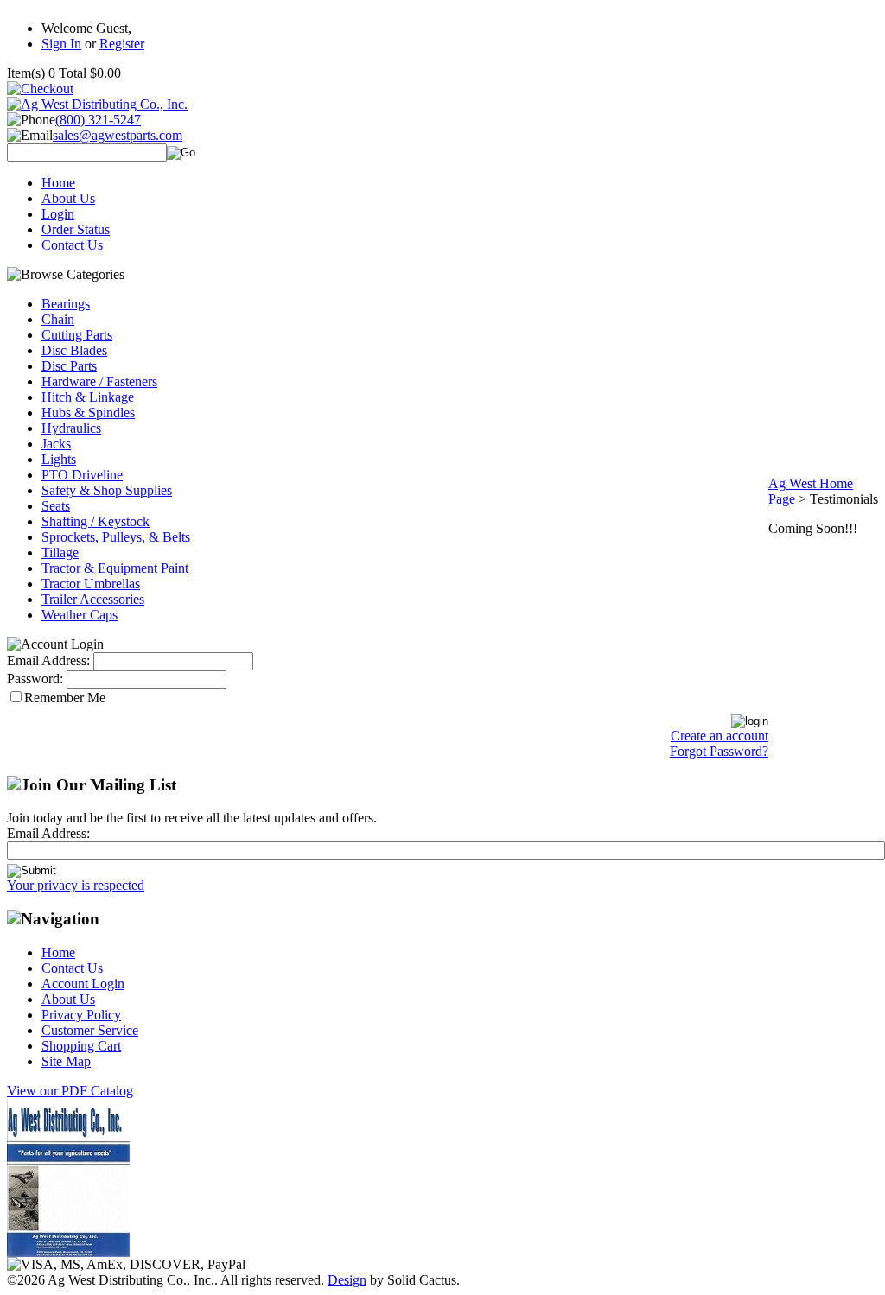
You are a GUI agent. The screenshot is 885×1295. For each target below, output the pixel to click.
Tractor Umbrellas (90, 583)
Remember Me (64, 697)
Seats (55, 505)
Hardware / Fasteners (99, 381)
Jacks (56, 443)
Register (121, 43)
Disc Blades (74, 350)
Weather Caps (79, 614)
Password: (35, 678)
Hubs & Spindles (88, 412)
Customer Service (89, 1030)
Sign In (61, 43)
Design (347, 1280)
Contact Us (72, 245)
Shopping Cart (81, 1045)
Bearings (65, 303)
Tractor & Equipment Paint (114, 568)
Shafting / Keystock (95, 521)
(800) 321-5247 (98, 119)
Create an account (719, 735)
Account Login (82, 983)
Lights (58, 459)
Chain (57, 319)
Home (58, 182)
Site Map (66, 1061)
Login (57, 213)
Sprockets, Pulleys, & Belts (115, 537)
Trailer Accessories (92, 599)
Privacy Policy (81, 1014)
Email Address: (48, 660)
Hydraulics (71, 428)
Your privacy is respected (75, 885)
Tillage (60, 552)
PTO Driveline (82, 474)
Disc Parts (69, 366)
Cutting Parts (76, 334)
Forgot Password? (719, 751)
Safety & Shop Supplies (106, 490)
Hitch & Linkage (87, 397)
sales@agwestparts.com (117, 135)
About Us (68, 198)
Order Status (75, 229)
